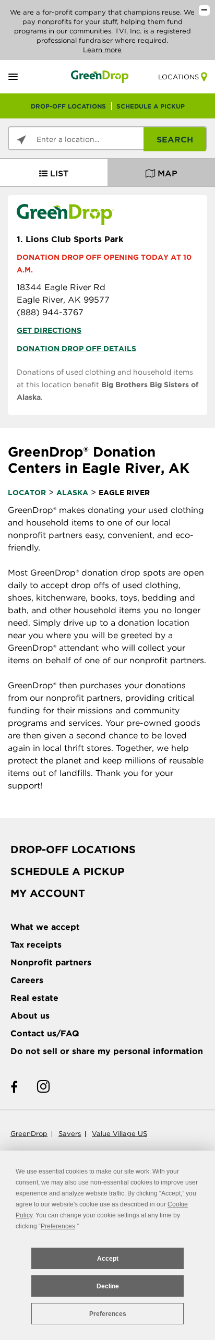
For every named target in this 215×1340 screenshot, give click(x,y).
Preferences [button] (58, 1226)
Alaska (72, 492)
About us (30, 1016)
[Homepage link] (100, 76)
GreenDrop (28, 1133)
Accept (107, 1258)
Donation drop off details (76, 348)
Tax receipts (36, 945)
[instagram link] (43, 1087)
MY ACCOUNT (47, 893)
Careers (26, 980)
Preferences (107, 1314)
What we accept (45, 927)
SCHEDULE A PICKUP (150, 106)
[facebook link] (14, 1087)
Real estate (34, 998)
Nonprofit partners (50, 962)
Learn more (102, 50)
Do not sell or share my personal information (106, 1051)
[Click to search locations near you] (21, 139)
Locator (27, 492)
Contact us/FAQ (44, 1033)
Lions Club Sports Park (70, 239)
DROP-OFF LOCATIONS (68, 106)
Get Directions (49, 330)
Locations (178, 77)
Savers (69, 1133)
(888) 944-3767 (50, 312)
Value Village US (119, 1133)
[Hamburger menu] (25, 77)
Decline (108, 1286)
